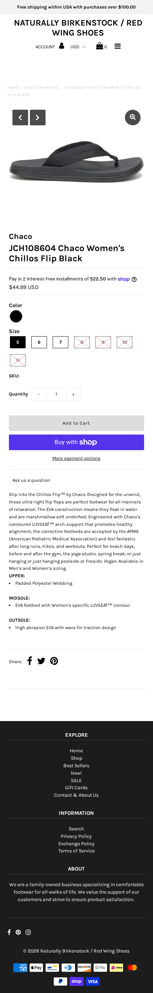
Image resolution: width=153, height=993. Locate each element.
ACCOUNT (46, 46)
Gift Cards (76, 788)
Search (76, 829)
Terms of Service (76, 851)
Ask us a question (31, 480)
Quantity (18, 394)
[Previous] (20, 117)
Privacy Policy (76, 836)
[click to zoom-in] (133, 117)
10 (124, 342)
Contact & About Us (76, 795)
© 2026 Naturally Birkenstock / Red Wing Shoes (76, 951)
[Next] (38, 117)
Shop (76, 758)
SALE (76, 781)
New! (76, 773)
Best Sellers (76, 766)
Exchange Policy (76, 844)
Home (13, 87)
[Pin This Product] (54, 661)
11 (18, 360)
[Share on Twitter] (41, 661)
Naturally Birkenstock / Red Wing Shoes (78, 28)
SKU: (14, 375)
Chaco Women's (41, 87)
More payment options (76, 458)
